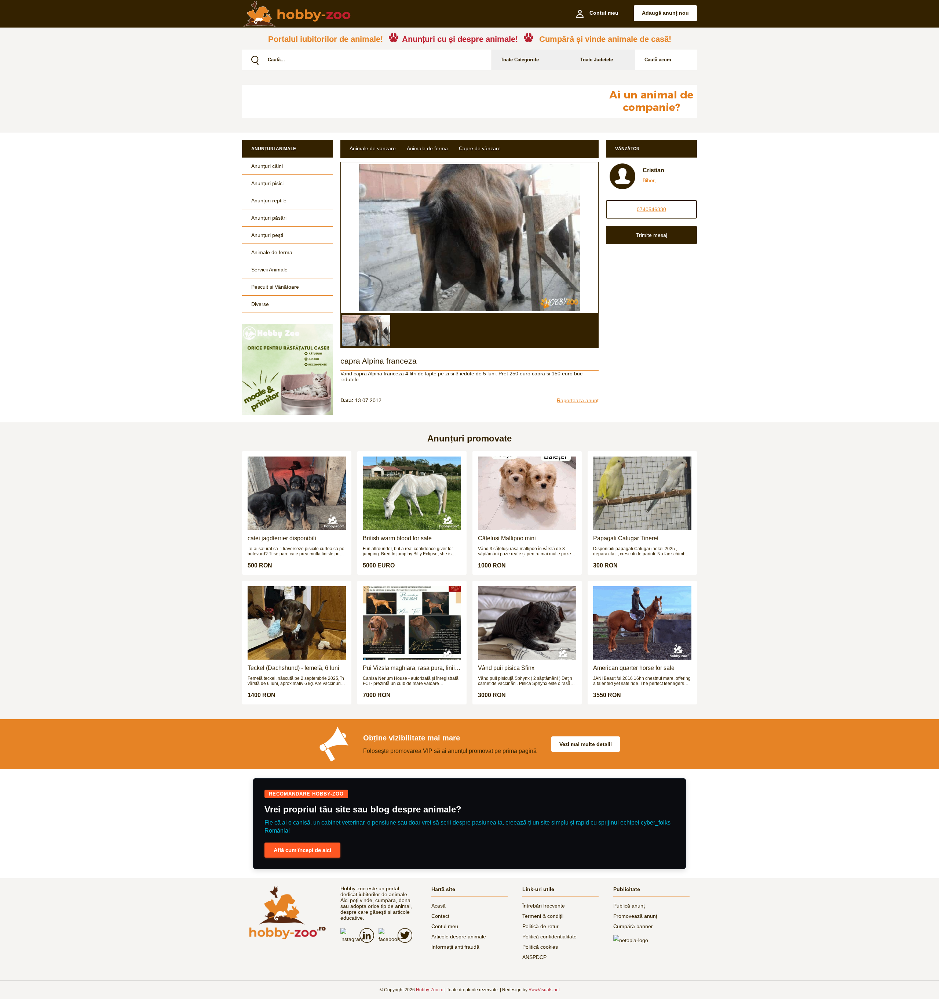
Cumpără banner (633, 926)
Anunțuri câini (267, 166)
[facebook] (388, 936)
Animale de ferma (271, 252)
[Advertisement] (420, 101)
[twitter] (407, 935)
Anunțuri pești (267, 235)
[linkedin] (369, 935)
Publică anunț (629, 906)
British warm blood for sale (397, 538)
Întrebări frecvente (543, 906)
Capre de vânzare (480, 148)
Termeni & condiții (542, 916)
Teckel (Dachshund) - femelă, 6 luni (293, 668)
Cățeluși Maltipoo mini (507, 538)
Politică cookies (540, 947)
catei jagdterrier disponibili (282, 538)
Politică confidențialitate (549, 937)
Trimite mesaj (651, 235)
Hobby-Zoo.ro (429, 989)
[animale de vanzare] (287, 913)
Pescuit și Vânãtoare (275, 287)
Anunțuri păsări (268, 218)
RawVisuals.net (544, 989)
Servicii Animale (269, 270)
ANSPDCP (534, 957)
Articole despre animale (458, 937)
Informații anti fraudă (455, 947)
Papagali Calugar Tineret (625, 538)
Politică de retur (540, 926)
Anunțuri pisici (267, 183)
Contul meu (444, 926)
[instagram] (349, 936)
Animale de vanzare (373, 148)
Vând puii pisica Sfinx (506, 668)
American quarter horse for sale (634, 668)
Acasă (438, 906)
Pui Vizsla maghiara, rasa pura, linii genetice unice (409, 668)
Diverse (260, 304)
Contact (440, 916)
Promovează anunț (635, 916)
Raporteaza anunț (578, 400)
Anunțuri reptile (268, 200)
